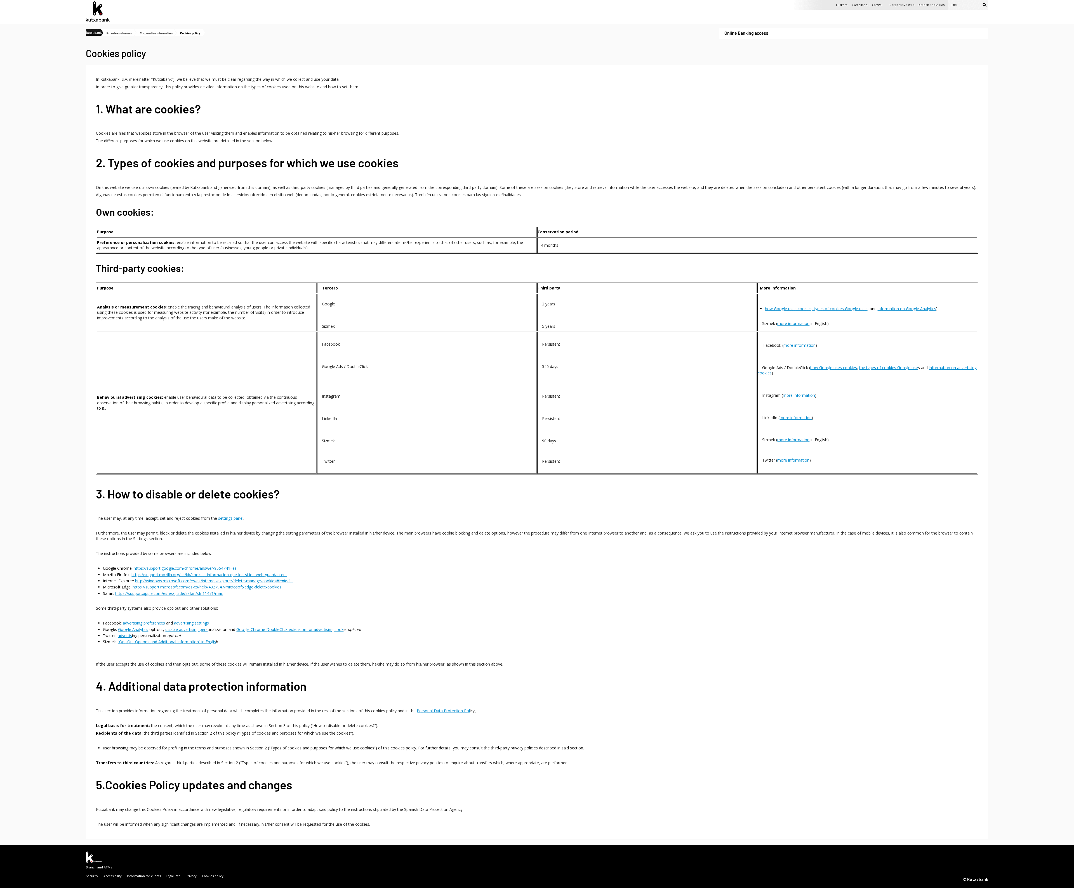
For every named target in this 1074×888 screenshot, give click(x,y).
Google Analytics (133, 629)
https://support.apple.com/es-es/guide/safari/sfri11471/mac (169, 593)
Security (92, 876)
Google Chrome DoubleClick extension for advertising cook (289, 629)
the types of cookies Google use (888, 367)
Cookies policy (212, 876)
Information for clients (144, 876)
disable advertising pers (186, 629)
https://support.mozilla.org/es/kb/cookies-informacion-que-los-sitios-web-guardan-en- (209, 574)
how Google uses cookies (833, 367)
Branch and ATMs (931, 5)
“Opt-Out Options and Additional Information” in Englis (167, 641)
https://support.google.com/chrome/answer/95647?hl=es (185, 568)
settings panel (230, 518)
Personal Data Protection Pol (443, 710)
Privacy (191, 876)
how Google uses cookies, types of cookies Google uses (816, 308)
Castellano (859, 5)
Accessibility (112, 876)
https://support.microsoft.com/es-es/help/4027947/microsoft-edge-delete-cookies (207, 587)
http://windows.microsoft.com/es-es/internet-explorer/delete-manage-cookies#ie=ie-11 (214, 580)
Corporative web (902, 5)
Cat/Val (877, 5)
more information (793, 323)
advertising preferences (144, 623)
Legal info (173, 876)
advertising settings (191, 623)
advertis (125, 635)
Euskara (841, 5)
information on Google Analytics (907, 308)
